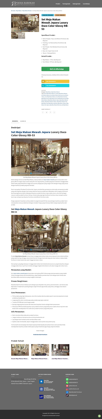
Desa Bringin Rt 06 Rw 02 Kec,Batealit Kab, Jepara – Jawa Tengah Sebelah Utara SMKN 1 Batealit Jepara (23, 381)
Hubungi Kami (76, 4)
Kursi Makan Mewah (45, 95)
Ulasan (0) (23, 121)
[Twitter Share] (46, 112)
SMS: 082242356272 (51, 81)
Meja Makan (19, 10)
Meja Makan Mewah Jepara (53, 100)
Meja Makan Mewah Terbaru (51, 101)
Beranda (13, 10)
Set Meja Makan (65, 105)
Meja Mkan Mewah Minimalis (56, 105)
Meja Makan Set (44, 103)
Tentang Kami (66, 4)
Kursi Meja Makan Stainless (61, 96)
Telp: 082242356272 (51, 85)
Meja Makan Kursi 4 (45, 98)
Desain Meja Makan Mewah (49, 93)
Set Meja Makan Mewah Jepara (30, 132)
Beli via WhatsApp (56, 69)
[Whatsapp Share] (54, 112)
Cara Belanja (86, 4)
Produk (58, 4)
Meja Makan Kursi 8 (62, 98)
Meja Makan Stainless (52, 103)
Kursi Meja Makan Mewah (50, 96)
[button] (36, 16)
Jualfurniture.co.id (74, 389)
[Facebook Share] (42, 112)
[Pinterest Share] (50, 112)
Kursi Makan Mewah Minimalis (56, 95)
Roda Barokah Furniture (75, 392)
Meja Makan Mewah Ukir (62, 101)
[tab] (15, 121)
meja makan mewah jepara (20, 273)
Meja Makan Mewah (26, 10)
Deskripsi (15, 121)
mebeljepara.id (73, 395)
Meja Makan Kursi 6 (54, 98)
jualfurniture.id (73, 385)
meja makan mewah (48, 179)
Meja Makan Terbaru (62, 103)
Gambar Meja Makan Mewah (61, 93)
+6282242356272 (73, 379)
